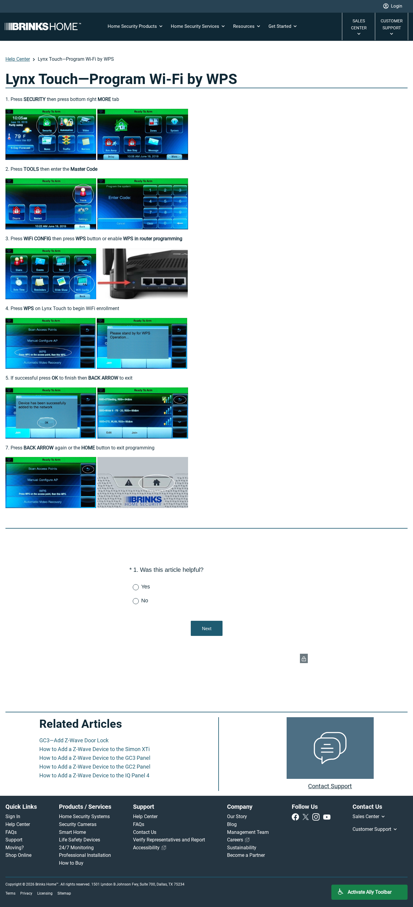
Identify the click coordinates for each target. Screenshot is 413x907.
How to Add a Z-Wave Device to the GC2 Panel (94, 766)
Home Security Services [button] (195, 26)
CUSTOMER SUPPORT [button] (392, 24)
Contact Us (144, 832)
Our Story (237, 816)
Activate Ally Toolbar (370, 892)
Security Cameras (77, 824)
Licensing (45, 893)
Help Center (17, 59)
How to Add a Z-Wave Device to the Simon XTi (94, 749)
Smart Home (72, 832)
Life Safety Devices (79, 840)
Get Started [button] (280, 26)
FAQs (11, 832)
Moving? (14, 847)
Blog (232, 824)
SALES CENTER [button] (359, 24)
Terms (10, 893)
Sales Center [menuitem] (366, 816)
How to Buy (71, 863)
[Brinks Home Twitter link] (307, 816)
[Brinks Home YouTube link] (326, 816)
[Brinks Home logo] (45, 26)
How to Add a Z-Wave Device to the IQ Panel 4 (94, 775)
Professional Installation (85, 855)
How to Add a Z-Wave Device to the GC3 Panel (94, 758)
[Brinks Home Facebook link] (296, 816)
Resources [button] (244, 26)
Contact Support (330, 786)
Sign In (12, 816)
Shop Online (18, 855)
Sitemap (64, 893)
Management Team (248, 832)
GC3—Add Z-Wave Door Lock (74, 740)
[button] (392, 6)
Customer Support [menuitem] (372, 829)
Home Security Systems (84, 816)
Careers (235, 840)
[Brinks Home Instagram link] (317, 816)
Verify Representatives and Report (169, 840)
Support (13, 840)
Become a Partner (246, 855)
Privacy (26, 893)
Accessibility (147, 847)
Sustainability (241, 847)
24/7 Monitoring (76, 847)
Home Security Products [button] (133, 26)
